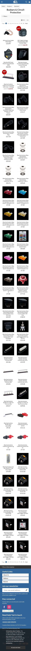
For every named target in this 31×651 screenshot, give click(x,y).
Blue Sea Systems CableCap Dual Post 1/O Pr (23, 424)
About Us (6, 575)
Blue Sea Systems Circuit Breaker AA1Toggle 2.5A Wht (22, 534)
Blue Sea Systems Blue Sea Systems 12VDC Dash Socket (22, 109)
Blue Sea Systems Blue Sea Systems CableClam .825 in (8, 180)
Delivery (5, 578)
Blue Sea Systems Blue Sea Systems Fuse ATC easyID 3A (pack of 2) (8, 267)
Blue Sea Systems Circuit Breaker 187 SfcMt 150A (23, 468)
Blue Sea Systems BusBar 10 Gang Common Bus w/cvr (23, 359)
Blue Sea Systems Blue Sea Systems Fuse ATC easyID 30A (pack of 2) (8, 245)
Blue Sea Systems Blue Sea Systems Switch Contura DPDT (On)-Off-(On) (8, 313)
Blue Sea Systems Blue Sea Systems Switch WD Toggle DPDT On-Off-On (23, 336)
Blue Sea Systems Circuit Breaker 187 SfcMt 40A (8, 490)
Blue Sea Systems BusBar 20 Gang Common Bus (8, 381)
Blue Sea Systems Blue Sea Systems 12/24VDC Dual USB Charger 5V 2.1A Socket (8, 110)
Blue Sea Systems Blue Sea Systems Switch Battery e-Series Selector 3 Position (22, 290)
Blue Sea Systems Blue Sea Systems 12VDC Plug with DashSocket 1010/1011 (22, 134)
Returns (5, 581)
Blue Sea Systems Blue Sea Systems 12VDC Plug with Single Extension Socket (8, 157)
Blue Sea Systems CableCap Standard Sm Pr (22, 446)
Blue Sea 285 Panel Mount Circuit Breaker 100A (8, 64)
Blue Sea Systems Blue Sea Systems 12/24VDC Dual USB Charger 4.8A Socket (22, 86)
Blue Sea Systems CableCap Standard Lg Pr (8, 446)
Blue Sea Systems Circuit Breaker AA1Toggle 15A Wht (8, 534)
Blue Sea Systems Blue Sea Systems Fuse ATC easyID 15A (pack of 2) (22, 202)
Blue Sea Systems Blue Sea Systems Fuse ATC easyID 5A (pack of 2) (22, 267)
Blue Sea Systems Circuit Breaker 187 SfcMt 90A (8, 512)
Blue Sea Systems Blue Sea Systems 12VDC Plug (8, 133)
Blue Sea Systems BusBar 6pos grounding (8, 424)
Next (26, 23)
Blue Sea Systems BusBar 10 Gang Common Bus (8, 359)
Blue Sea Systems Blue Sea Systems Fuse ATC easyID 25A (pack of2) (22, 224)
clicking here (9, 643)
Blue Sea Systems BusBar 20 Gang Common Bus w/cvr (23, 381)
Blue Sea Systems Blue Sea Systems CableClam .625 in (22, 157)
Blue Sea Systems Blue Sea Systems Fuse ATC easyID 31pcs (22, 245)
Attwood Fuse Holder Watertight (8, 41)
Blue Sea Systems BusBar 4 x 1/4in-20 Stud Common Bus (23, 403)
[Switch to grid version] (21, 20)
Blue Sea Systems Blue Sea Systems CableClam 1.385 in (22, 180)
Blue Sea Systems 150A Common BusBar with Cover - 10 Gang (8, 85)
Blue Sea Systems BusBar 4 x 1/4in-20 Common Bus (8, 403)
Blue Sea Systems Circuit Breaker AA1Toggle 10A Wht (22, 512)
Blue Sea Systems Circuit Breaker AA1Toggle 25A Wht (22, 556)
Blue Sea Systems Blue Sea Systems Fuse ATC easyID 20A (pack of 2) (8, 224)
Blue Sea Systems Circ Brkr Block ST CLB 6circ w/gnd (8, 468)
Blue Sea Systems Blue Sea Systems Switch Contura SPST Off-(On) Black (8, 336)
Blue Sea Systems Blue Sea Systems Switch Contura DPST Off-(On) (22, 313)
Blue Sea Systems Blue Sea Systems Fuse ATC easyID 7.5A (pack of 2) (8, 290)
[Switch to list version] (26, 20)
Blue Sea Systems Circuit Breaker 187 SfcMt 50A (23, 490)
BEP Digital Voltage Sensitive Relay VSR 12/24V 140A (23, 42)
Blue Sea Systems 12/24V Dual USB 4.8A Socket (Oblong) (22, 64)
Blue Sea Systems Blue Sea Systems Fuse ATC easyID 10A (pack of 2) (8, 202)
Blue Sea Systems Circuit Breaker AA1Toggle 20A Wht (8, 556)
